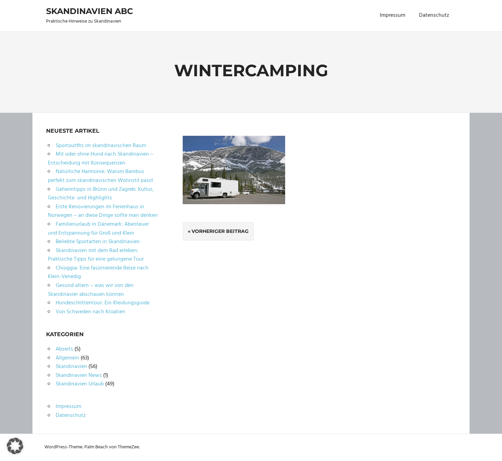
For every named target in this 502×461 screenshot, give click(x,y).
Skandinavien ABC (89, 11)
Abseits (64, 349)
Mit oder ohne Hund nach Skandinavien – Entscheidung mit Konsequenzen (100, 159)
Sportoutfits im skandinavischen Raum (101, 145)
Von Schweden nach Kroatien (90, 311)
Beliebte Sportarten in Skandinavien (98, 241)
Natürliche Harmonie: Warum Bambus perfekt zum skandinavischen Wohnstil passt (100, 176)
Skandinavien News (79, 375)
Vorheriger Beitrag (220, 231)
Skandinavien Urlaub (80, 384)
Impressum (392, 15)
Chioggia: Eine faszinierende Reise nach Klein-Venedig (98, 272)
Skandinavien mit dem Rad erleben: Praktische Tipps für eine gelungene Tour (96, 255)
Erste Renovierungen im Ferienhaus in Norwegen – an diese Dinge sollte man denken (103, 211)
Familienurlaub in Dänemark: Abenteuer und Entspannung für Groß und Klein (98, 229)
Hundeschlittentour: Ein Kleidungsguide (103, 303)
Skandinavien (71, 366)
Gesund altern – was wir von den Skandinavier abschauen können (91, 290)
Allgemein (67, 358)
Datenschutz (434, 15)
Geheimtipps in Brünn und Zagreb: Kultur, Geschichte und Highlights (101, 194)
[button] (15, 446)
